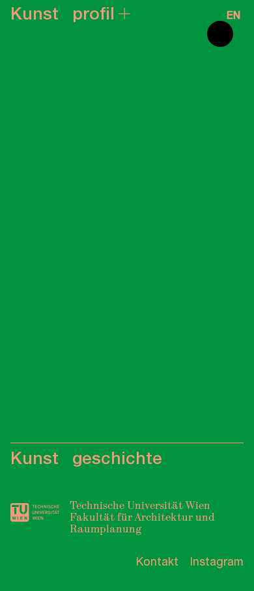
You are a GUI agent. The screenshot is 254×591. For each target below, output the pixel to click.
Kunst (34, 13)
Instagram (217, 562)
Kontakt (157, 562)
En (233, 15)
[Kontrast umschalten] (220, 34)
